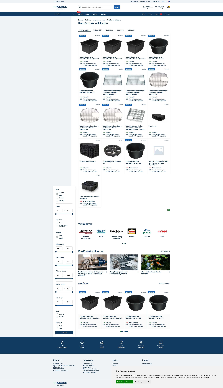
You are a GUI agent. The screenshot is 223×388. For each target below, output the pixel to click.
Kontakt (167, 14)
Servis (114, 365)
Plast (60, 328)
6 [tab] (126, 331)
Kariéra (157, 14)
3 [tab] (125, 243)
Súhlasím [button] (120, 382)
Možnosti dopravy (145, 1)
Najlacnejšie (97, 30)
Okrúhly (61, 317)
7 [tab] (127, 331)
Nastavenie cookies (89, 372)
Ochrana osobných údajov (91, 371)
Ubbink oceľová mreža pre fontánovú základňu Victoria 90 (112, 127)
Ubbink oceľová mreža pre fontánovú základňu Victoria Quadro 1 (112, 92)
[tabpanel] (86, 234)
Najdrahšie (109, 30)
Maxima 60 (153, 126)
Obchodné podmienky (90, 369)
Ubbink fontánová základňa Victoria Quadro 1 (89, 58)
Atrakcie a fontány (99, 20)
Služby (163, 1)
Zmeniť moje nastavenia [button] (142, 382)
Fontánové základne (114, 20)
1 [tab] (122, 243)
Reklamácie (156, 1)
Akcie (87, 14)
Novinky (94, 14)
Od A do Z (120, 30)
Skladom (61, 192)
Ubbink (61, 238)
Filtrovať (64, 332)
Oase (60, 223)
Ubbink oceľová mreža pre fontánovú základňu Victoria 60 (89, 127)
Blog (143, 14)
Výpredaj (79, 14)
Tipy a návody (134, 1)
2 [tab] (121, 331)
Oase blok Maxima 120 (88, 161)
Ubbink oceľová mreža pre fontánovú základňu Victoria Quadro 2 (135, 92)
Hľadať (117, 7)
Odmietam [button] (129, 382)
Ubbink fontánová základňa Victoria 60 (156, 58)
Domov (80, 20)
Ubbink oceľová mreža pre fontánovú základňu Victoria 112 (158, 92)
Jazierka (88, 20)
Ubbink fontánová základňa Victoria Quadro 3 (135, 58)
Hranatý (61, 314)
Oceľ (60, 326)
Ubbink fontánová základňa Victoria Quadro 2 (112, 58)
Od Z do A (131, 30)
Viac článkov (164, 251)
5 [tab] (125, 331)
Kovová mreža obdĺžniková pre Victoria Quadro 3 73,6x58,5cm (158, 163)
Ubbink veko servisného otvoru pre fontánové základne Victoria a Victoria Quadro (135, 128)
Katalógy (103, 14)
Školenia (115, 364)
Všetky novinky (164, 283)
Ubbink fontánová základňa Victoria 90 (87, 91)
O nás (150, 14)
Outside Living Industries (63, 226)
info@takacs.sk (60, 1)
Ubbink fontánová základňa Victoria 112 (133, 162)
